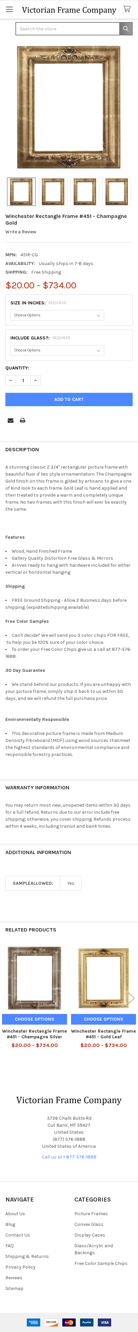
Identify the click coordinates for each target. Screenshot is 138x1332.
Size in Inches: (38, 303)
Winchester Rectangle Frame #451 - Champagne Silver (34, 1034)
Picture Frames (91, 1214)
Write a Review (20, 232)
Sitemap (14, 1288)
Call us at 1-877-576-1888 (69, 1157)
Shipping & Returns (27, 1256)
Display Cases (89, 1235)
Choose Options (34, 1019)
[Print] (22, 420)
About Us (15, 1214)
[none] (69, 107)
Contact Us (17, 1235)
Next (131, 998)
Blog (10, 1224)
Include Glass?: (40, 338)
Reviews (13, 1278)
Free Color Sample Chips (101, 1263)
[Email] (10, 420)
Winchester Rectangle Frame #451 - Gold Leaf (103, 1034)
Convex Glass (89, 1224)
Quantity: (17, 368)
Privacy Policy (20, 1267)
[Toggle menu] (9, 9)
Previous (6, 998)
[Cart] (128, 9)
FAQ (9, 1246)
